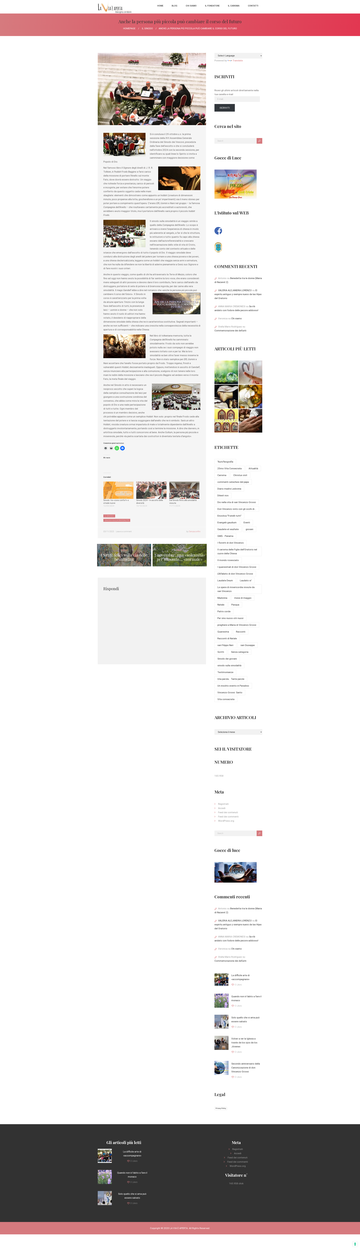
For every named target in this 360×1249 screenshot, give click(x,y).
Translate (238, 60)
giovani (249, 529)
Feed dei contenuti (228, 812)
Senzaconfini (194, 531)
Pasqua (235, 604)
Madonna (222, 597)
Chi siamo (191, 6)
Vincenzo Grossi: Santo (229, 692)
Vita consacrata (225, 699)
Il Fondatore (212, 6)
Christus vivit (240, 475)
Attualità (253, 468)
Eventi (247, 522)
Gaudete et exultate (228, 529)
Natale (220, 604)
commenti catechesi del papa (233, 482)
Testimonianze (225, 672)
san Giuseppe (247, 645)
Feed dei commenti (228, 816)
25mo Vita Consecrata (229, 468)
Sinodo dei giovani (227, 658)
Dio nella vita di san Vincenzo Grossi (236, 502)
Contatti (253, 6)
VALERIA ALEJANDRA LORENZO (235, 290)
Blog (174, 6)
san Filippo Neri (225, 645)
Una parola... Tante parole (230, 679)
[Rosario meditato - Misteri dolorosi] (226, 396)
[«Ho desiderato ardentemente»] (250, 372)
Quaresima (223, 631)
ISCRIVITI (225, 107)
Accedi (221, 808)
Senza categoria (239, 652)
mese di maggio (242, 597)
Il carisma (233, 6)
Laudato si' (246, 580)
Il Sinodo (147, 28)
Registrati (223, 804)
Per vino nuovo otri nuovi (230, 618)
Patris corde (223, 611)
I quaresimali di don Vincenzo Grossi (236, 567)
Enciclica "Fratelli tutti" (229, 515)
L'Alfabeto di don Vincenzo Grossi (235, 573)
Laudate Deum (225, 580)
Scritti (220, 652)
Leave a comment (124, 531)
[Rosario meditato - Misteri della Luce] (226, 421)
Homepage (129, 28)
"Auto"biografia (225, 461)
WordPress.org (226, 820)
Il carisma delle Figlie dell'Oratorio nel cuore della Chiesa (237, 551)
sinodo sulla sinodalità (117, 520)
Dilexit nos (223, 495)
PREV (124, 555)
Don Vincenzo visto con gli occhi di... (236, 509)
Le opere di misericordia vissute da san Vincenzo (236, 589)
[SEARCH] (259, 141)
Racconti (240, 631)
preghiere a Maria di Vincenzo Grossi (236, 625)
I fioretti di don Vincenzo (230, 542)
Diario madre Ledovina (229, 488)
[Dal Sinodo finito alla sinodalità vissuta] (184, 490)
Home (160, 6)
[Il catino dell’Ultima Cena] (250, 396)
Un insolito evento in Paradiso (233, 685)
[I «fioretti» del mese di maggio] (250, 421)
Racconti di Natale (227, 638)
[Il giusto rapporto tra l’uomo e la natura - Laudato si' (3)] (226, 372)
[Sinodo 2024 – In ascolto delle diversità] (151, 490)
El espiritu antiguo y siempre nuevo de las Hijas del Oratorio (238, 294)
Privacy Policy (221, 1108)
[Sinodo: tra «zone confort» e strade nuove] (118, 490)
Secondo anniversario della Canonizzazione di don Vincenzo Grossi (245, 1067)
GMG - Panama (225, 536)
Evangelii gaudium (227, 522)
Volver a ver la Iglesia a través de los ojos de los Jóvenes (244, 1042)
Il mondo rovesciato (228, 560)
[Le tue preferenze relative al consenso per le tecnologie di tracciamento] (355, 1244)
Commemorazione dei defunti (230, 330)
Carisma (221, 475)
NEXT (179, 555)
